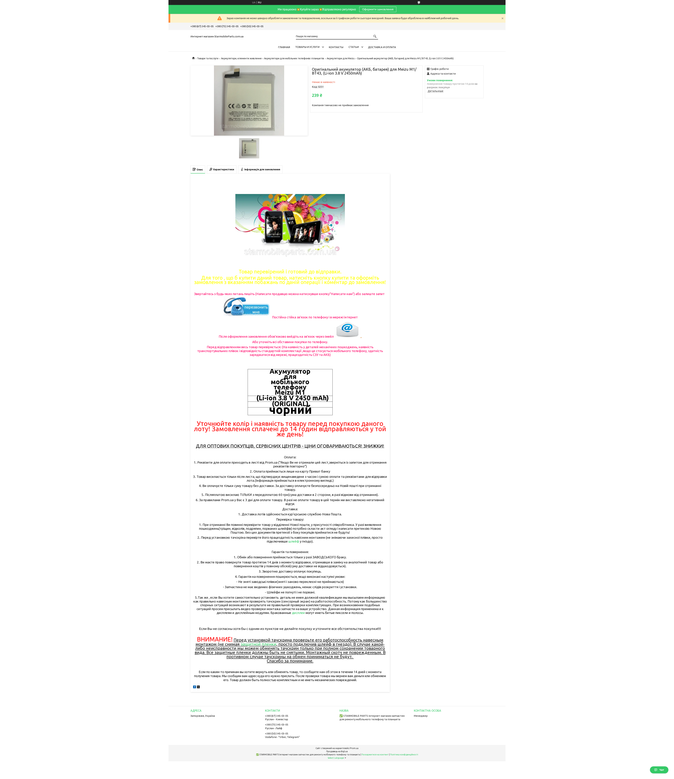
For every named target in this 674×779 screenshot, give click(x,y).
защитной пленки (258, 644)
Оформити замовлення (378, 9)
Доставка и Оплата (382, 47)
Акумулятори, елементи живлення (241, 58)
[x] (198, 687)
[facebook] (194, 687)
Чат (661, 769)
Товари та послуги (207, 58)
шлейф (293, 541)
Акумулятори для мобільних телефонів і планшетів (294, 58)
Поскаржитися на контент (375, 754)
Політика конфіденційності (404, 754)
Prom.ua (354, 748)
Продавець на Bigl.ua (337, 751)
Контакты (336, 47)
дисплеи (298, 613)
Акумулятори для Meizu (341, 58)
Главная (284, 47)
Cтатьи (354, 46)
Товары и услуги (307, 46)
